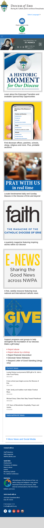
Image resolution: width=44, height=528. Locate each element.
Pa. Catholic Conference (11, 474)
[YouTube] (14, 511)
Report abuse (13, 349)
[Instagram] (22, 511)
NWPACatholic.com (10, 456)
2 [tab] (21, 47)
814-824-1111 (10, 504)
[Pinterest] (19, 511)
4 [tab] (26, 47)
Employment (8, 463)
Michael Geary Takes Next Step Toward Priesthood (24, 398)
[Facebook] (6, 511)
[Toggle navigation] (2, 36)
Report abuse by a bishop (19, 352)
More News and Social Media (22, 439)
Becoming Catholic (9, 471)
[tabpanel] (22, 44)
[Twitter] (10, 511)
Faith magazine (8, 454)
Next (40, 44)
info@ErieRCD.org (11, 506)
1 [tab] (18, 47)
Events (6, 469)
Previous (3, 44)
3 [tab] (23, 47)
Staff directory (8, 452)
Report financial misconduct (19, 355)
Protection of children (10, 465)
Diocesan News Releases (19, 358)
